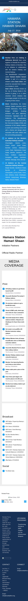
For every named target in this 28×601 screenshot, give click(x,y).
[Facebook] (23, 576)
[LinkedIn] (20, 579)
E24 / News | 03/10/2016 (12, 426)
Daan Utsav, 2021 (7, 500)
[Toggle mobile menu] (25, 9)
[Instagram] (17, 579)
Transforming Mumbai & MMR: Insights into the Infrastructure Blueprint (21, 530)
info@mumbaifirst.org (14, 1)
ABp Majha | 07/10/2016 (12, 460)
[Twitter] (17, 576)
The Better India (10, 471)
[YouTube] (20, 576)
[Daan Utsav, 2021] (14, 497)
